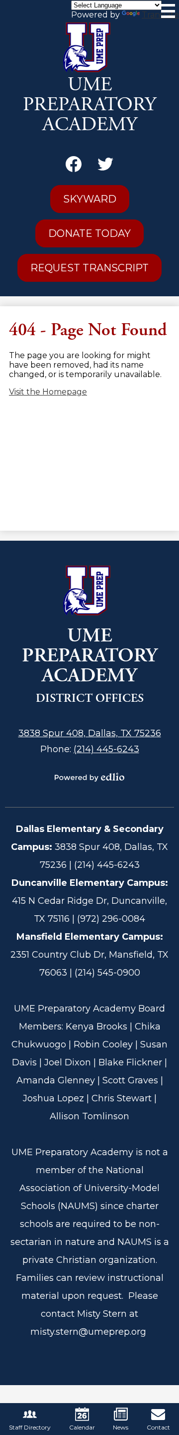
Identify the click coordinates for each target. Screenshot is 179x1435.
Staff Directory (30, 1427)
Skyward (89, 199)
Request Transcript (89, 268)
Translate (160, 14)
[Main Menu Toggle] (168, 11)
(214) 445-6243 (106, 749)
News (120, 1427)
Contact (158, 1427)
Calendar (82, 1427)
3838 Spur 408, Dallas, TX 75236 (89, 733)
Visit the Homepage (48, 392)
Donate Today (89, 233)
